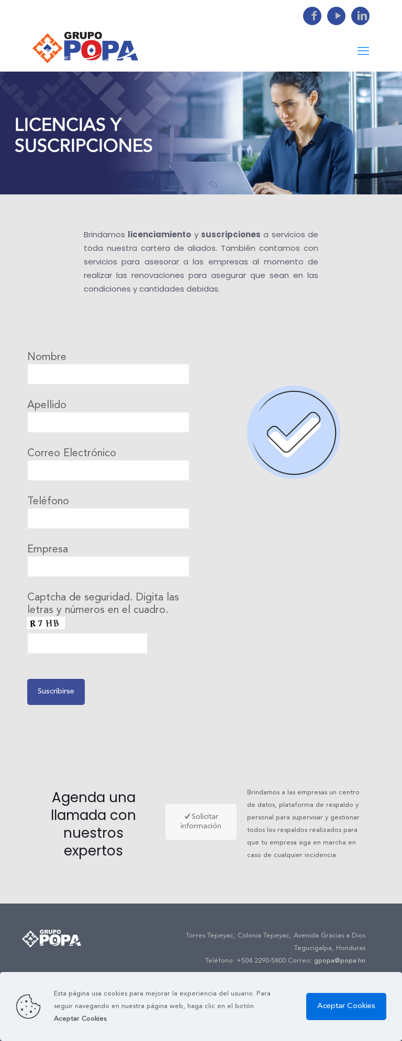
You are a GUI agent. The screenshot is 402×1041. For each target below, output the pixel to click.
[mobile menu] (363, 52)
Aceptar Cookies (346, 1006)
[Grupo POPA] (85, 47)
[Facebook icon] (312, 16)
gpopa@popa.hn (339, 960)
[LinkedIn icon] (360, 16)
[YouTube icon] (336, 16)
